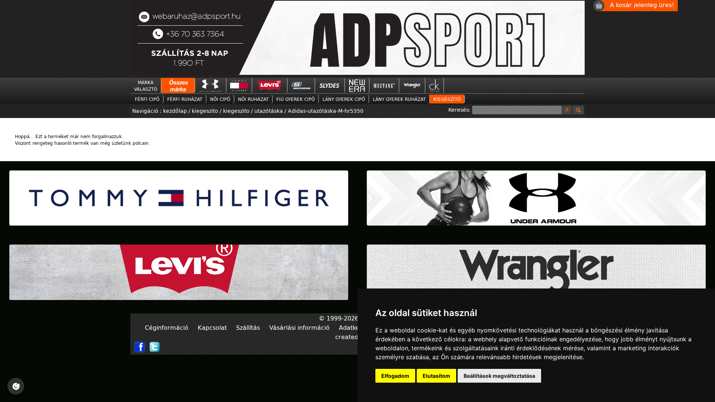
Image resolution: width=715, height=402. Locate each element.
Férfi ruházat (184, 99)
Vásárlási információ (300, 327)
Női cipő (220, 99)
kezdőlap (175, 111)
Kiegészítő (447, 99)
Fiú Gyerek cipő (295, 99)
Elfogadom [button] (395, 376)
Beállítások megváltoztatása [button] (499, 376)
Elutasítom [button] (436, 376)
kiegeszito (205, 111)
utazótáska (268, 111)
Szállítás (249, 327)
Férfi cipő (147, 99)
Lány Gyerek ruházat (399, 99)
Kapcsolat (213, 327)
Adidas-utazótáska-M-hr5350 (325, 111)
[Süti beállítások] (15, 386)
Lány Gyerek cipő (343, 99)
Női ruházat (253, 99)
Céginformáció (167, 327)
